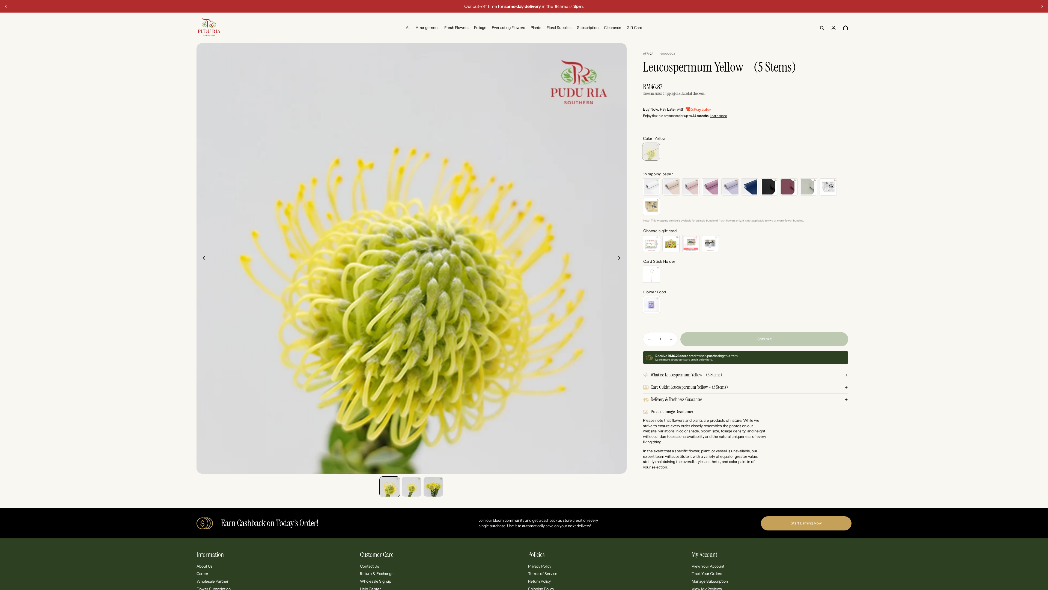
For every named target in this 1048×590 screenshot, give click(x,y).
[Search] (822, 28)
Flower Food (654, 292)
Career (202, 573)
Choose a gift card (660, 230)
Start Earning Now (806, 523)
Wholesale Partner (212, 581)
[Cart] (845, 28)
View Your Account (708, 566)
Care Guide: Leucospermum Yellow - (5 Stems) (689, 387)
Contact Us (369, 566)
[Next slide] (1042, 6)
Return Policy (539, 581)
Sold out (764, 339)
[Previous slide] (6, 6)
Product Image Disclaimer (672, 411)
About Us (204, 566)
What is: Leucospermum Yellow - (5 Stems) (686, 374)
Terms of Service (542, 573)
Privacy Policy (539, 566)
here (709, 359)
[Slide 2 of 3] (411, 487)
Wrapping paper (658, 174)
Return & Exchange (377, 573)
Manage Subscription (710, 581)
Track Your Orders (707, 573)
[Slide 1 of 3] (390, 487)
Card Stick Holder (659, 261)
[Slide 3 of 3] (433, 487)
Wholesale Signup (375, 581)
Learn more (718, 116)
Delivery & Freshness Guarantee (676, 399)
